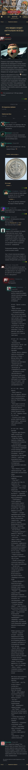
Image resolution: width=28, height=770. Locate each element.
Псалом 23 (13, 223)
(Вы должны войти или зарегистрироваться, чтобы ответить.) (14, 760)
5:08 (19, 225)
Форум (14, 17)
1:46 (19, 223)
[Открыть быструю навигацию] (27, 21)
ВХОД (25, 16)
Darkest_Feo (19, 279)
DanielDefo (20, 287)
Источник (8, 183)
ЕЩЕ (14, 118)
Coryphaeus (16, 191)
